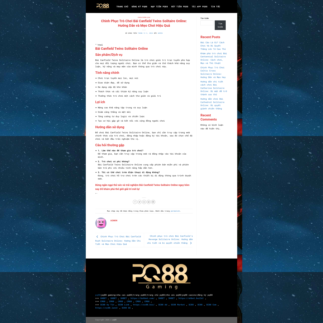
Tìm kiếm (204, 18)
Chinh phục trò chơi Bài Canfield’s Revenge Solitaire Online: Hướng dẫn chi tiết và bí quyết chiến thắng (170, 239)
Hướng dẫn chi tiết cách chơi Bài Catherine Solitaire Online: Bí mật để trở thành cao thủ (213, 88)
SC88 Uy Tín (107, 304)
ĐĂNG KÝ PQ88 (139, 6)
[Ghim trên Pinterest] (149, 202)
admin (160, 33)
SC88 (191, 304)
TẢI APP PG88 (199, 6)
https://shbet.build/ (191, 298)
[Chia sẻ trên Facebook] (135, 202)
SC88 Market (178, 304)
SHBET (103, 298)
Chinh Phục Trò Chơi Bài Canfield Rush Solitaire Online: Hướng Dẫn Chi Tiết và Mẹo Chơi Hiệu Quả (118, 240)
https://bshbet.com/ (143, 298)
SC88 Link (123, 304)
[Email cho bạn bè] (144, 202)
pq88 (97, 295)
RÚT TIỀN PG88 (179, 6)
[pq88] (103, 6)
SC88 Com (211, 304)
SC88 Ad (162, 304)
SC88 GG (126, 307)
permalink (175, 211)
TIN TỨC (215, 6)
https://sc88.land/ (106, 307)
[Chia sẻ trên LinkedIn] (153, 202)
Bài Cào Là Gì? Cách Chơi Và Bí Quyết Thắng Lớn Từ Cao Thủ (213, 45)
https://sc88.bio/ (144, 304)
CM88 (102, 301)
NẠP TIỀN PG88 (159, 6)
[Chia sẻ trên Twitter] (139, 202)
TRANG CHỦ (122, 6)
